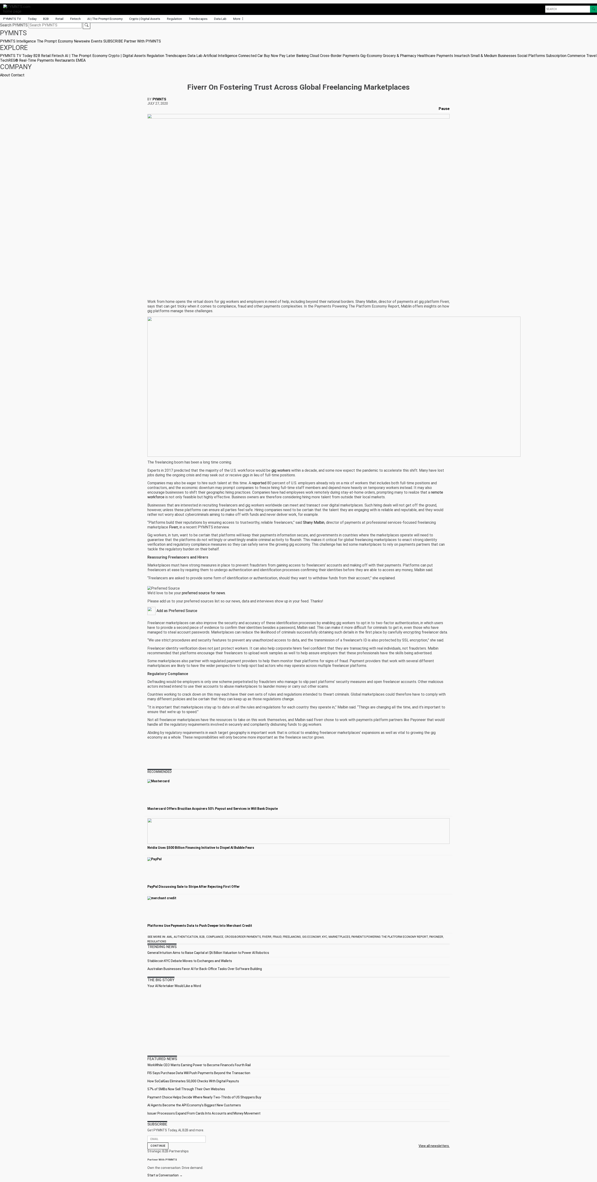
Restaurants (65, 60)
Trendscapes (198, 19)
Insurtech (462, 55)
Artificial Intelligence (220, 55)
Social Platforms (531, 55)
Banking (302, 55)
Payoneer (436, 936)
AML (169, 936)
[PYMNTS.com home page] (18, 9)
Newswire (61, 1)
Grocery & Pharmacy (399, 55)
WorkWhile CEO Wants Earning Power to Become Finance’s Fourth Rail (199, 1065)
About (583, 1)
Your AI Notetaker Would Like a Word (174, 986)
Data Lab (220, 19)
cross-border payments (243, 936)
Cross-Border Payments (339, 55)
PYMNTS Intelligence (13, 1)
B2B (46, 19)
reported (259, 483)
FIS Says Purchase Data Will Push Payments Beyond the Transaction (198, 1073)
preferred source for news (203, 593)
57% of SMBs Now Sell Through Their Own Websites (186, 1089)
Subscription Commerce (565, 55)
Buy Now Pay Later (279, 55)
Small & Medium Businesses (493, 55)
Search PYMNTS (14, 25)
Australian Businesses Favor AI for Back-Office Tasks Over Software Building (204, 969)
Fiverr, (174, 527)
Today (32, 19)
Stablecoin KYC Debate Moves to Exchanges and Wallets (189, 961)
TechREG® (9, 60)
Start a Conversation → (165, 1175)
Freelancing (292, 936)
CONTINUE (157, 1145)
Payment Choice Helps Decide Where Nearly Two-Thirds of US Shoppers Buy (204, 1097)
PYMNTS (159, 99)
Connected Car (250, 55)
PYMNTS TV (12, 19)
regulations (156, 941)
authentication (186, 936)
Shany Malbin (313, 522)
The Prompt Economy (40, 1)
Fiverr (266, 936)
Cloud (314, 55)
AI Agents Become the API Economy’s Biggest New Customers (194, 1105)
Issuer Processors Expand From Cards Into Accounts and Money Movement (203, 1113)
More (237, 19)
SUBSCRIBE (84, 1)
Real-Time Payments (36, 60)
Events (73, 1)
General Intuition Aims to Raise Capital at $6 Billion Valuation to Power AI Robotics (208, 953)
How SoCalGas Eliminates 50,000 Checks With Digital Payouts (193, 1081)
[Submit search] (86, 25)
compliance (214, 936)
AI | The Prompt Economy (104, 19)
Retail (59, 19)
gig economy (311, 936)
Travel (591, 55)
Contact (592, 1)
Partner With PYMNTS (106, 1)
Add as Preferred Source (176, 611)
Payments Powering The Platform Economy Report (389, 936)
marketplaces (339, 936)
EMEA (81, 60)
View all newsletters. (434, 1146)
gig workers (280, 470)
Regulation (174, 19)
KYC (324, 936)
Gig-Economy (371, 55)
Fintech (75, 19)
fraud (277, 936)
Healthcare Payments (435, 55)
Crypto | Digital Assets (144, 19)
